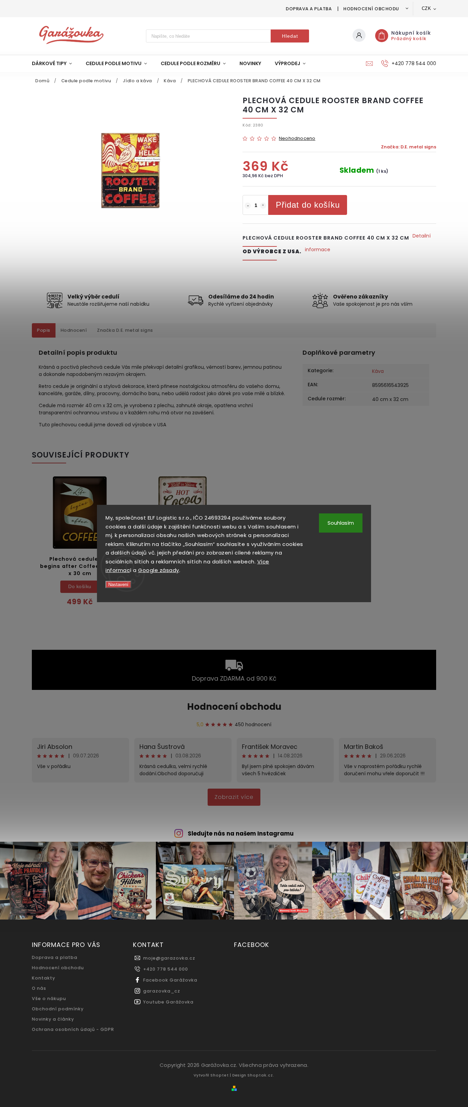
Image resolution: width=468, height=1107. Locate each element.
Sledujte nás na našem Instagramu (241, 833)
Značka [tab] (125, 330)
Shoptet (219, 1075)
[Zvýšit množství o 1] (263, 206)
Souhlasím (341, 522)
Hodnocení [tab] (74, 330)
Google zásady (158, 570)
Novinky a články (53, 1019)
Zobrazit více (234, 797)
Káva (378, 371)
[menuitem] (55, 63)
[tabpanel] (80, 545)
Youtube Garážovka (168, 1002)
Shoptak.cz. (260, 1075)
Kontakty (43, 978)
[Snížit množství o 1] (248, 206)
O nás (39, 988)
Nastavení (118, 584)
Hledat (290, 36)
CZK (426, 8)
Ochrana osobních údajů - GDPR (73, 1029)
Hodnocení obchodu (371, 8)
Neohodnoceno (297, 138)
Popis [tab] (43, 330)
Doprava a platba (309, 8)
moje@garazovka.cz (169, 958)
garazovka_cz (161, 991)
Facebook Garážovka (170, 980)
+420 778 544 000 (165, 969)
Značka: (408, 147)
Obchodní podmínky (58, 1009)
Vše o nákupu (49, 998)
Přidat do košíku (308, 204)
